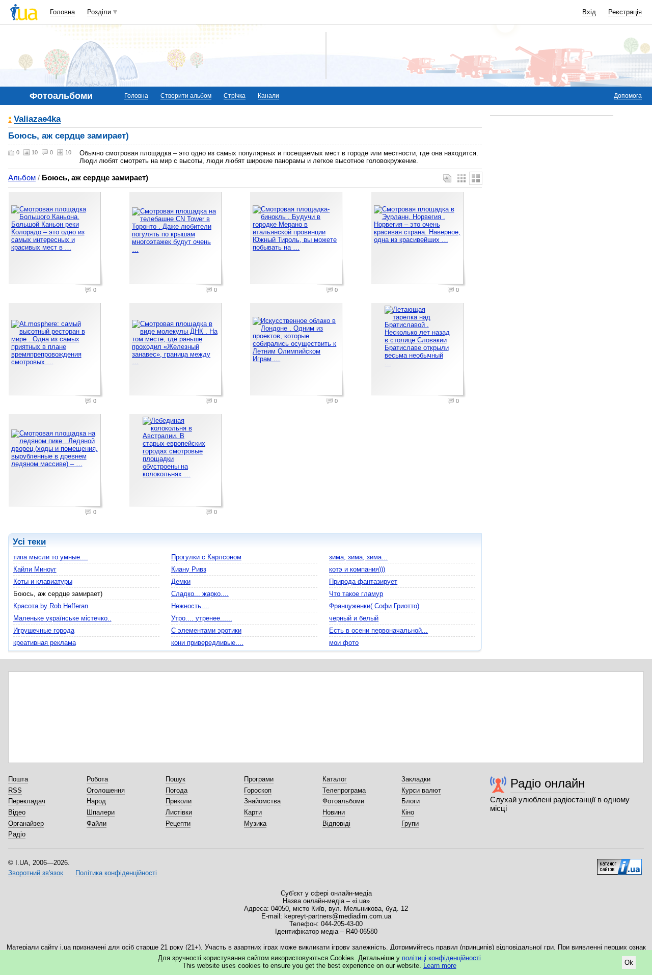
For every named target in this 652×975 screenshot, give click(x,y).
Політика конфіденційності (116, 873)
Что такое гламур (356, 594)
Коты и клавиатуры (42, 581)
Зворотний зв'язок (35, 873)
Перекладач (26, 801)
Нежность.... (190, 606)
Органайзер (26, 823)
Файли (96, 823)
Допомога (628, 95)
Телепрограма (344, 790)
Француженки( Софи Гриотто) (374, 606)
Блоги (410, 801)
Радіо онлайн (547, 783)
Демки (181, 581)
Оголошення (106, 790)
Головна (62, 12)
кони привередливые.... (207, 642)
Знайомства (262, 801)
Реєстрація (625, 12)
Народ (96, 801)
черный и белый (353, 618)
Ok (628, 962)
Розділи (99, 12)
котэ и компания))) (357, 569)
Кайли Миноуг (35, 569)
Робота (97, 779)
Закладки (415, 779)
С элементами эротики (206, 630)
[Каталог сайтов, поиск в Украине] (619, 863)
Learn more (439, 965)
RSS (15, 790)
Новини (333, 812)
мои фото (344, 642)
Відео (16, 812)
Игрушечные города (43, 630)
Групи (410, 823)
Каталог (334, 779)
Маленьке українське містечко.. (62, 618)
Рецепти (178, 823)
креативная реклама (44, 642)
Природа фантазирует (363, 581)
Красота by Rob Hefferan (50, 606)
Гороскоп (257, 790)
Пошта (18, 779)
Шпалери (101, 812)
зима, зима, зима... (358, 557)
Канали (268, 95)
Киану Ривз (188, 569)
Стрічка (235, 95)
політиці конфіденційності (441, 958)
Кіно (407, 812)
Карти (253, 812)
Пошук (175, 779)
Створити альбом (185, 95)
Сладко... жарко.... (200, 594)
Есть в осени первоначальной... (378, 630)
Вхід (589, 12)
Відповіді (336, 823)
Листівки (179, 812)
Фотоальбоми (343, 801)
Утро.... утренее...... (201, 618)
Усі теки (29, 542)
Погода (176, 790)
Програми (259, 779)
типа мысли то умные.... (50, 557)
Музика (255, 823)
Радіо (16, 834)
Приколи (179, 801)
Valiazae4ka (37, 119)
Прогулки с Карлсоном (206, 557)
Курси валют (421, 790)
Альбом (22, 177)
